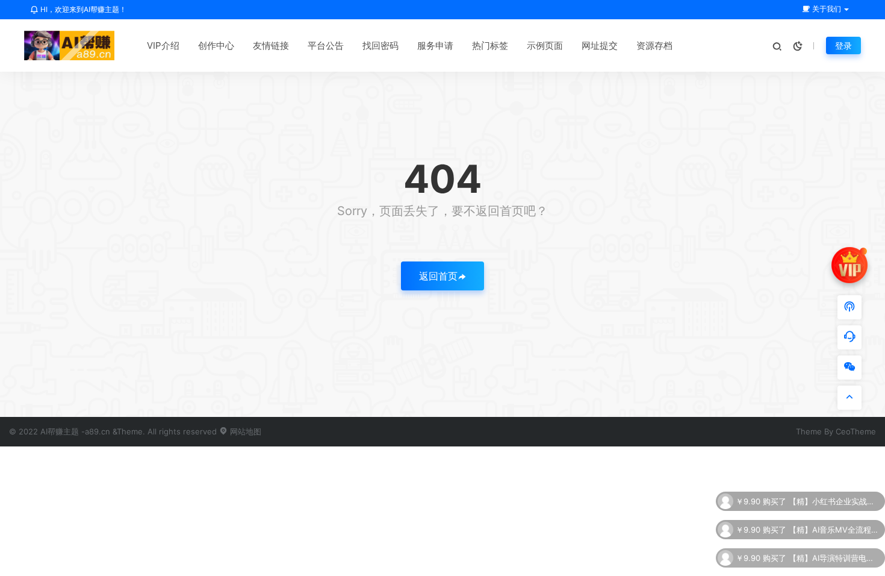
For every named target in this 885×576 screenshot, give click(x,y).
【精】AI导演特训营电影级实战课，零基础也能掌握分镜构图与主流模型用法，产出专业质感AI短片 (834, 557)
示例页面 (545, 45)
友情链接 (271, 45)
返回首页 (438, 276)
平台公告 (326, 45)
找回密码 (380, 45)
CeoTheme (856, 431)
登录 (843, 45)
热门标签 (490, 45)
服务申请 (435, 45)
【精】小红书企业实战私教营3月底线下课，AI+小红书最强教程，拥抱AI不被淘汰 (834, 501)
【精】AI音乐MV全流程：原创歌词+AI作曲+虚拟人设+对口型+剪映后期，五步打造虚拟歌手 (834, 529)
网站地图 (244, 431)
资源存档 (654, 45)
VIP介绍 (163, 45)
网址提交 (600, 45)
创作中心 (216, 45)
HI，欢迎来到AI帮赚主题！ (82, 9)
